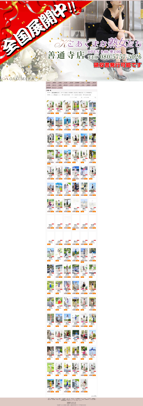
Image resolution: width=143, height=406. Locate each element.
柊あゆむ (50, 339)
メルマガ (71, 85)
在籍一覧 (94, 82)
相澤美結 (58, 224)
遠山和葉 (75, 372)
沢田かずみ (84, 388)
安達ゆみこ (50, 224)
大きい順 (79, 94)
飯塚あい (84, 126)
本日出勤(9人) (71, 92)
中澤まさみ (92, 372)
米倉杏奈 (84, 224)
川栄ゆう (67, 175)
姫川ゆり (50, 159)
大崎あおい (84, 142)
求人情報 (49, 85)
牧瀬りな (75, 224)
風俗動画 (88, 82)
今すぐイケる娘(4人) (64, 92)
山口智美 (75, 175)
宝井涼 (92, 241)
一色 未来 (58, 241)
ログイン (80, 400)
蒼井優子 (58, 126)
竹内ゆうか (67, 224)
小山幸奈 (67, 339)
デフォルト (55, 94)
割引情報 (60, 82)
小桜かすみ (84, 290)
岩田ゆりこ (67, 142)
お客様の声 (88, 85)
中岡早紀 (84, 372)
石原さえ (50, 208)
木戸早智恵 (92, 290)
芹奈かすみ (67, 306)
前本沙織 (92, 224)
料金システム (54, 85)
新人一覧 (66, 82)
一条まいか (50, 290)
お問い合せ (66, 85)
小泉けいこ (84, 241)
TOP (49, 82)
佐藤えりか (84, 339)
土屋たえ (58, 159)
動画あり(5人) (81, 92)
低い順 (65, 94)
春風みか (58, 290)
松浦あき (92, 306)
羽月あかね (92, 159)
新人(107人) (76, 92)
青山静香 (67, 388)
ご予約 (83, 85)
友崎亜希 (84, 175)
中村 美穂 (50, 175)
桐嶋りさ (58, 208)
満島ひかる (76, 241)
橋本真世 (50, 388)
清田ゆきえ (76, 208)
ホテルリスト (77, 85)
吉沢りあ (84, 306)
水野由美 (58, 355)
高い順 (68, 94)
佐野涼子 (67, 355)
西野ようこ (76, 110)
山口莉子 (58, 257)
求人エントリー (54, 87)
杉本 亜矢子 (76, 126)
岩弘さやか (67, 241)
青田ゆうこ (76, 306)
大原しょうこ (92, 208)
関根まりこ (84, 110)
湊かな (76, 257)
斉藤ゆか (84, 208)
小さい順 (76, 94)
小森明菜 (58, 388)
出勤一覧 (71, 82)
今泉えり (67, 372)
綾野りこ (92, 339)
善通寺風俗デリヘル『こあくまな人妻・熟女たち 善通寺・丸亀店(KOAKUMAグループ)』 (71, 41)
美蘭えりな (67, 290)
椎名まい (92, 126)
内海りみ (92, 257)
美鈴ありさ (50, 372)
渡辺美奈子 (76, 142)
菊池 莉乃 (58, 110)
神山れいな (59, 339)
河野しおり (50, 126)
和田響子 (50, 355)
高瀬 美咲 (67, 110)
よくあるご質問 (94, 85)
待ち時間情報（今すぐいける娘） (77, 82)
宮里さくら (59, 306)
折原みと (84, 159)
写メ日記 (83, 82)
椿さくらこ (92, 355)
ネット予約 (60, 87)
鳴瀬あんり (67, 159)
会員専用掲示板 (49, 87)
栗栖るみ (67, 208)
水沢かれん (76, 355)
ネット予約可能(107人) (88, 92)
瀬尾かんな (76, 388)
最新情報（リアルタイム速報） (54, 82)
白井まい (58, 175)
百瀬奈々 (67, 257)
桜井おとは (59, 142)
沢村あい (67, 126)
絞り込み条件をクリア (55, 92)
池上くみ (92, 142)
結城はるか (76, 290)
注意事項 (60, 85)
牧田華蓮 (50, 306)
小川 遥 (50, 110)
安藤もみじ (76, 159)
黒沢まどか (50, 142)
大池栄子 (58, 372)
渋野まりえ (92, 110)
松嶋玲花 (84, 355)
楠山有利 (75, 339)
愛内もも (84, 257)
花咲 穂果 (50, 257)
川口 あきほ (92, 175)
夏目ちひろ (50, 241)
